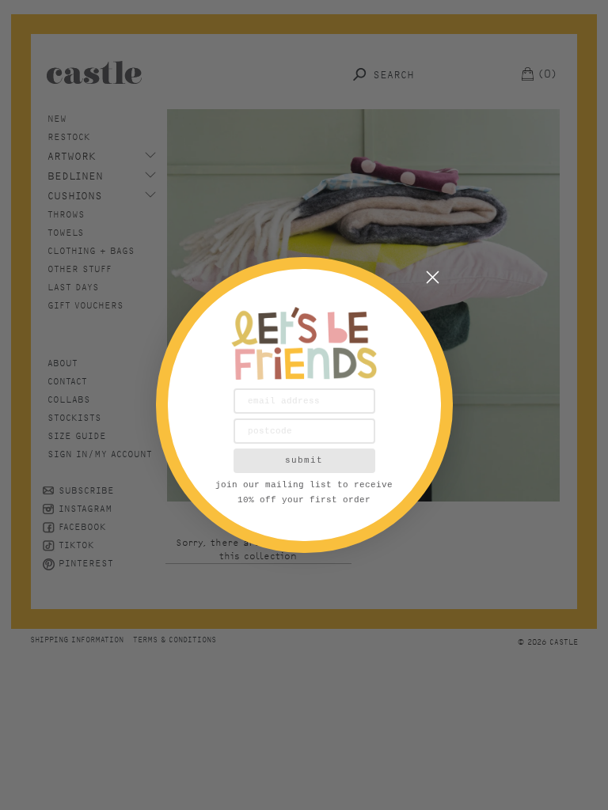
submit (304, 460)
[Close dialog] (432, 277)
